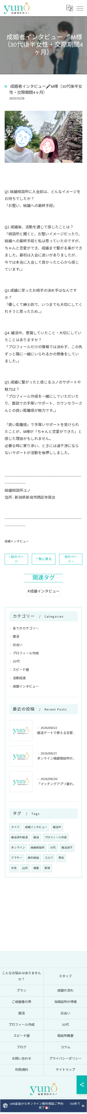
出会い (18, 645)
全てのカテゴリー (26, 628)
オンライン (18, 847)
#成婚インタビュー (43, 591)
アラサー (16, 858)
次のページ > (70, 559)
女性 (14, 868)
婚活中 (57, 827)
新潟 (47, 868)
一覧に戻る (43, 559)
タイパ (15, 827)
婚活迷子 (67, 847)
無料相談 (33, 858)
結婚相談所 (38, 847)
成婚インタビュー (17, 541)
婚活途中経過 (19, 837)
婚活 (16, 636)
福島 (36, 868)
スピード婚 (21, 669)
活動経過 (19, 678)
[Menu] (79, 8)
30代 (53, 847)
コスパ (49, 858)
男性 (61, 858)
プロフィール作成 (26, 653)
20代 (16, 661)
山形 (25, 868)
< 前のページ (16, 559)
